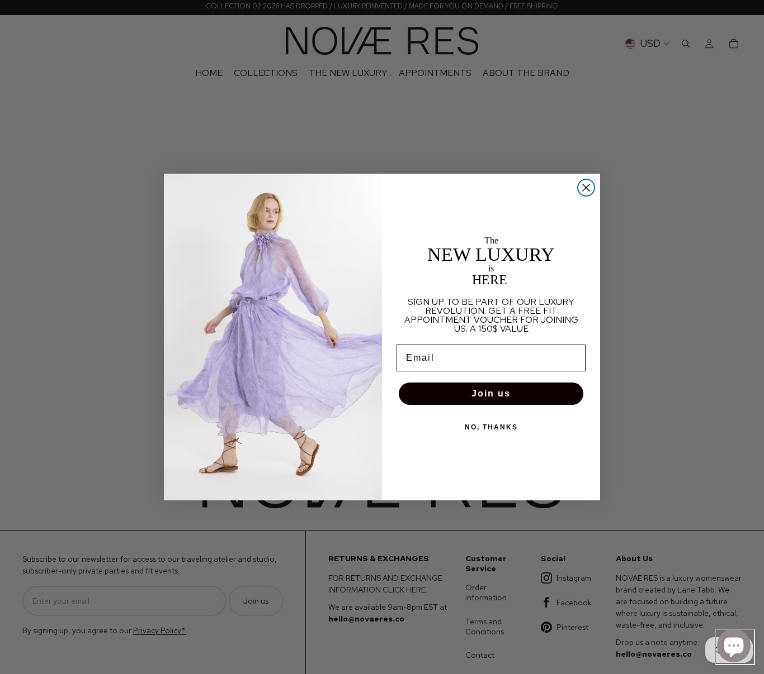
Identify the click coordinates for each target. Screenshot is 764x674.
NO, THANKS (491, 427)
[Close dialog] (586, 187)
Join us (491, 393)
